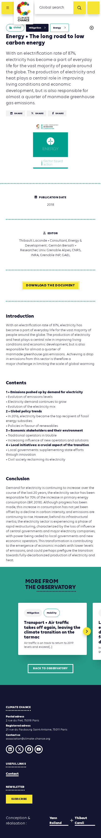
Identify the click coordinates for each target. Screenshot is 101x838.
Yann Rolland (56, 820)
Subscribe (19, 799)
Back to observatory (50, 668)
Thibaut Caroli (81, 820)
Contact (12, 774)
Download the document (50, 285)
